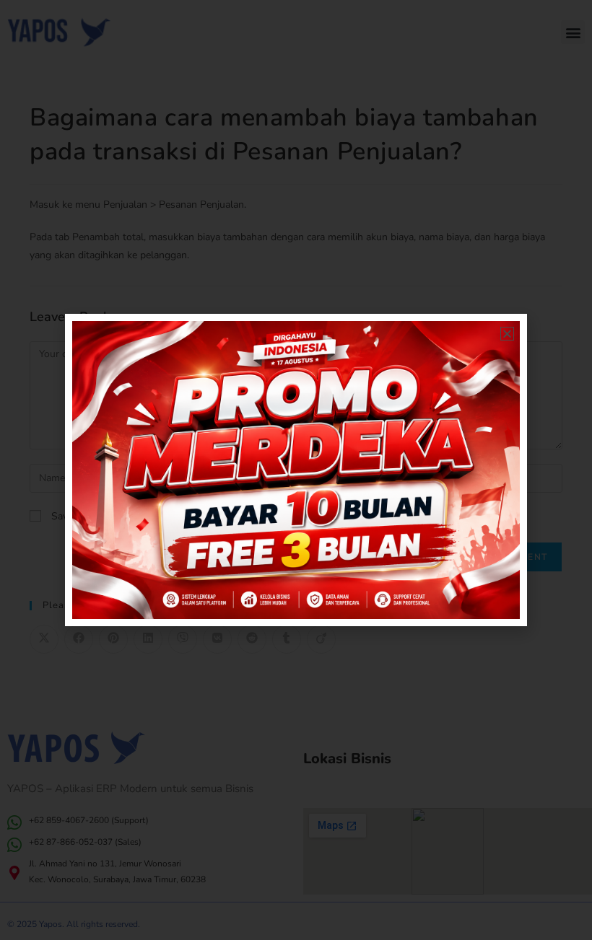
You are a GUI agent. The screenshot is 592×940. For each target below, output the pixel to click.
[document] (296, 470)
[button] (507, 333)
